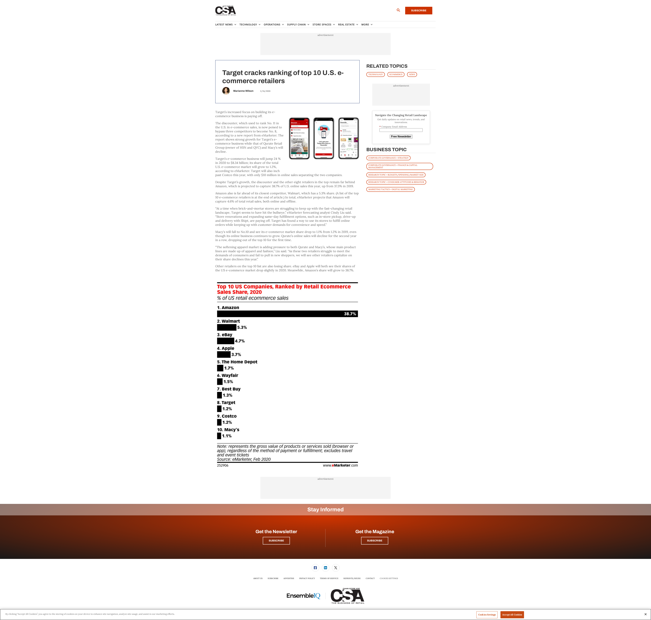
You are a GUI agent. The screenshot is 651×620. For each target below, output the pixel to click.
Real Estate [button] (346, 24)
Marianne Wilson (243, 91)
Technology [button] (248, 24)
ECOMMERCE (395, 74)
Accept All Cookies (512, 614)
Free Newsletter (401, 136)
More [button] (365, 24)
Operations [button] (272, 24)
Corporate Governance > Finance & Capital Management (392, 166)
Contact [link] (370, 578)
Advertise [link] (288, 578)
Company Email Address (393, 126)
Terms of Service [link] (329, 578)
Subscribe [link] (273, 578)
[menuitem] (227, 24)
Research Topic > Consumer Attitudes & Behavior (396, 182)
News (412, 74)
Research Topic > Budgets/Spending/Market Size (395, 174)
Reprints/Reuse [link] (352, 578)
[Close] (645, 614)
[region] (325, 614)
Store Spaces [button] (322, 24)
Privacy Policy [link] (307, 578)
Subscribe (418, 10)
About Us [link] (258, 578)
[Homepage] (225, 11)
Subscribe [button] (276, 540)
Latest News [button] (224, 24)
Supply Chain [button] (296, 24)
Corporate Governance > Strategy (388, 158)
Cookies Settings (389, 578)
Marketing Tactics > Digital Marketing (390, 189)
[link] (315, 568)
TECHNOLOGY (375, 74)
